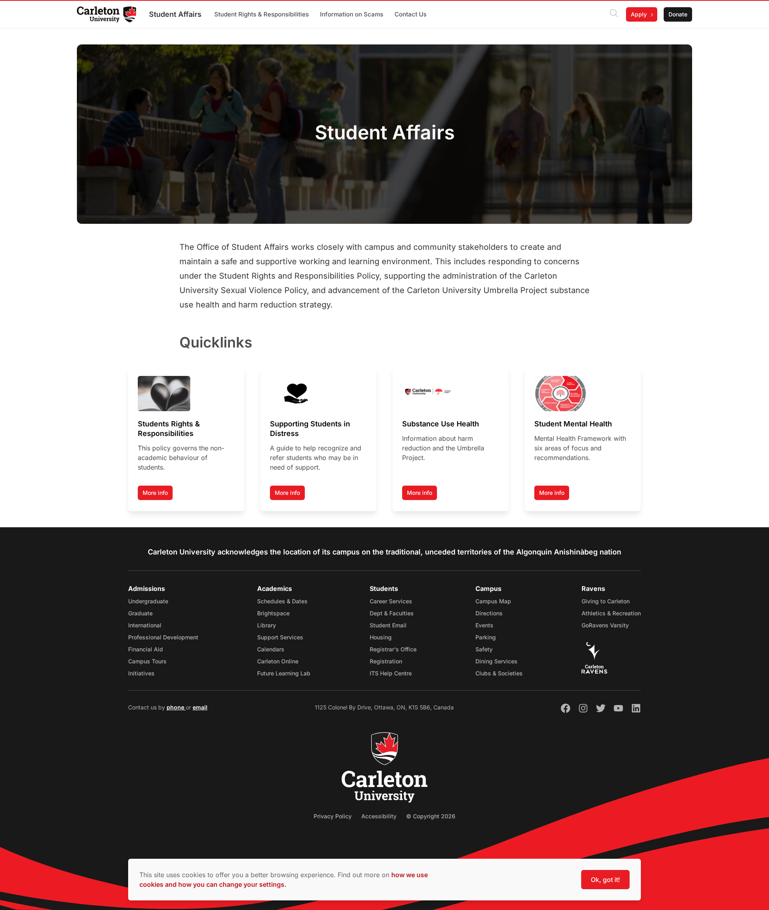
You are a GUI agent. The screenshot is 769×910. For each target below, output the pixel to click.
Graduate (140, 613)
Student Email (388, 625)
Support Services (280, 637)
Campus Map (493, 601)
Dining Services (496, 661)
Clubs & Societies (499, 673)
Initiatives (141, 673)
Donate (677, 14)
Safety (484, 649)
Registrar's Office (393, 649)
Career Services (391, 601)
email (200, 707)
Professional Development (163, 637)
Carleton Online (277, 661)
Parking (485, 637)
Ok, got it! (605, 880)
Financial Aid (145, 649)
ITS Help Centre (391, 673)
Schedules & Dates (282, 601)
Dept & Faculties (392, 613)
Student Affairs (175, 14)
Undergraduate (148, 601)
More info (155, 492)
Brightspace (273, 613)
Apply (639, 14)
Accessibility (379, 816)
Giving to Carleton (606, 601)
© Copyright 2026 (430, 816)
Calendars (270, 649)
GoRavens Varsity (605, 625)
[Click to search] (614, 14)
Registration (386, 661)
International (144, 625)
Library (266, 625)
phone (176, 707)
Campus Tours (147, 661)
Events (484, 625)
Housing (381, 637)
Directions (489, 613)
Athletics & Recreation (611, 613)
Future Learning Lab (283, 673)
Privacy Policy (333, 816)
